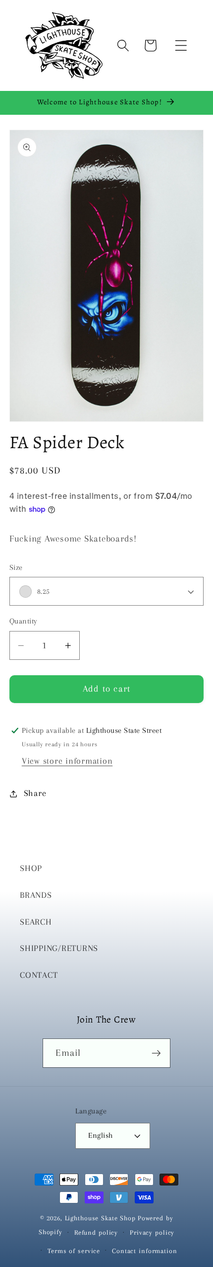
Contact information (144, 1251)
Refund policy (96, 1232)
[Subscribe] (156, 1052)
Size (16, 567)
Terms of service (74, 1251)
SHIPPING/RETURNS (59, 948)
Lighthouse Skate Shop (100, 1218)
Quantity (23, 621)
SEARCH (36, 922)
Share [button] (35, 793)
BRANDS (36, 895)
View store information (67, 761)
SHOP (31, 868)
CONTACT (38, 975)
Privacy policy (152, 1232)
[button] (181, 45)
